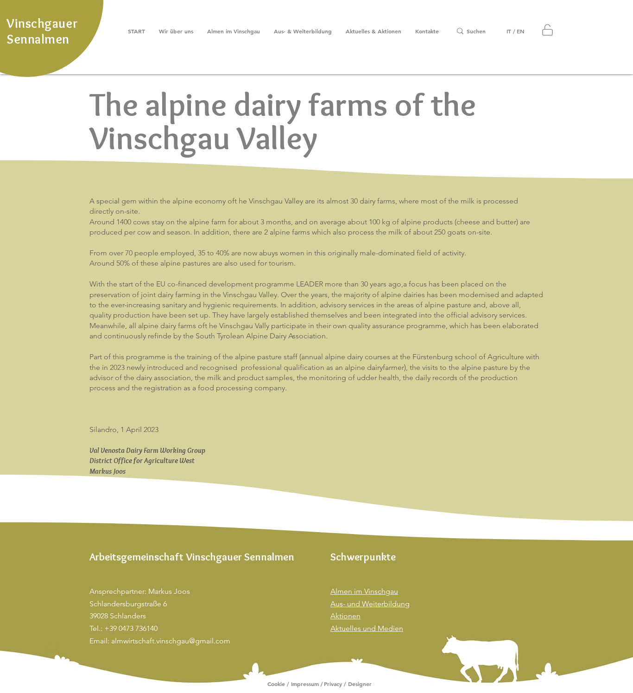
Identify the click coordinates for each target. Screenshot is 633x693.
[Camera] (547, 30)
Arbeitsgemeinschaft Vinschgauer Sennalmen (191, 556)
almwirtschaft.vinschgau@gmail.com (170, 640)
